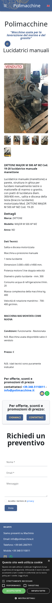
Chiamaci (15, 417)
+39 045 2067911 (23, 544)
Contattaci (36, 417)
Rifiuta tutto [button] (38, 591)
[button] (26, 598)
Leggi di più (23, 575)
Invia (10, 508)
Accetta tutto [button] (13, 591)
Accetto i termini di (21, 501)
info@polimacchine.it (22, 539)
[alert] (26, 580)
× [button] (49, 561)
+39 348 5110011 (21, 550)
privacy (30, 501)
